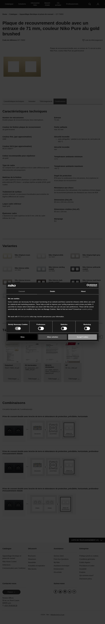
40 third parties (24, 316)
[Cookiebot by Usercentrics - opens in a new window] (88, 285)
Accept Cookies (82, 337)
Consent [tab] (22, 291)
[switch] (41, 328)
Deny (22, 337)
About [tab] (83, 291)
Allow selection (52, 337)
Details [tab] (52, 291)
